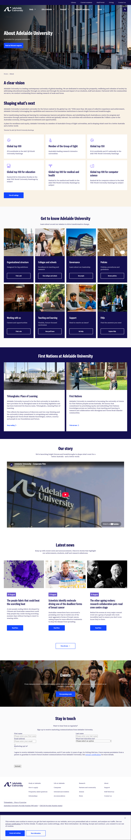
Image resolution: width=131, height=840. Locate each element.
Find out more (73, 425)
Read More (15, 628)
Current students (86, 2)
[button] (125, 818)
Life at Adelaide (59, 783)
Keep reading (11, 425)
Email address (19, 739)
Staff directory (109, 791)
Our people (81, 276)
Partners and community (87, 787)
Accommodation (59, 796)
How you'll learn (49, 331)
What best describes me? (85, 739)
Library (73, 2)
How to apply (33, 787)
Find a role (19, 331)
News (81, 796)
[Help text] (15, 744)
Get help (81, 331)
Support (107, 787)
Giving (111, 2)
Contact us (122, 2)
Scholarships (33, 796)
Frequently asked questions (38, 791)
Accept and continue (15, 833)
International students (61, 791)
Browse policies (112, 276)
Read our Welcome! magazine (13, 45)
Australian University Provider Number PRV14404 (21, 805)
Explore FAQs (112, 331)
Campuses (57, 787)
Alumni (81, 791)
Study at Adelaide (35, 783)
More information (36, 833)
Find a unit (19, 276)
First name (18, 733)
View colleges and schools (50, 276)
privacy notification (93, 755)
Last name (80, 733)
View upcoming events (65, 694)
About (106, 783)
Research (82, 783)
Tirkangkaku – (15, 802)
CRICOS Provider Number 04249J (51, 805)
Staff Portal (100, 2)
